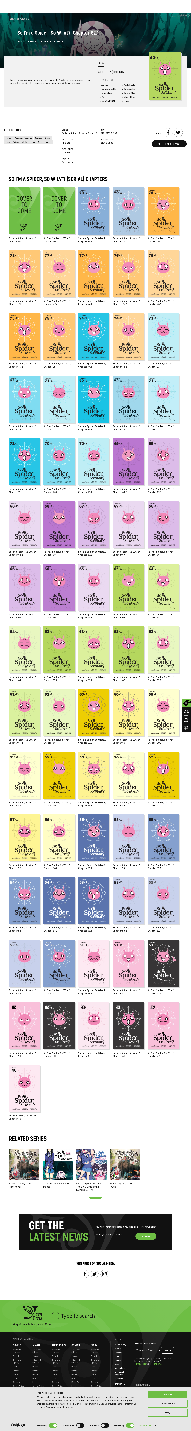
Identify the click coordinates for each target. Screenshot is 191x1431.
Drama (47, 138)
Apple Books (129, 85)
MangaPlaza (129, 97)
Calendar (118, 1352)
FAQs (117, 1364)
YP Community (120, 1345)
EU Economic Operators (120, 1373)
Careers (118, 1360)
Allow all (167, 1394)
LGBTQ (15, 1378)
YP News (118, 1348)
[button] (95, 1198)
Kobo (103, 97)
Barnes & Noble (108, 89)
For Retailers (120, 1368)
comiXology (106, 93)
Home (11, 19)
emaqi (126, 101)
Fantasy (9, 138)
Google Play (129, 93)
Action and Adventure (23, 138)
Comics (75, 1345)
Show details (145, 1425)
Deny (167, 1412)
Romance (16, 1382)
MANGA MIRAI (108, 101)
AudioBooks (59, 1345)
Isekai (8, 142)
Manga (36, 1345)
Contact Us (119, 1378)
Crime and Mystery (17, 1361)
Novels (17, 1345)
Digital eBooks (22, 19)
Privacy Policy (140, 1363)
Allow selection (167, 1403)
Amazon (105, 85)
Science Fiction (18, 1386)
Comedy (38, 138)
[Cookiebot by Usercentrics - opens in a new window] (18, 1425)
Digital (95, 1345)
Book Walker (129, 89)
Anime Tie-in (38, 142)
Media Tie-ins (76, 1382)
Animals (49, 142)
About (117, 1356)
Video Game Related (21, 142)
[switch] (80, 1425)
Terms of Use (157, 1363)
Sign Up (167, 1350)
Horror (15, 1374)
